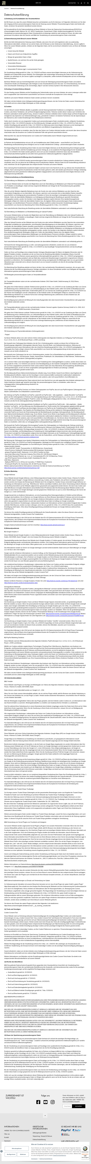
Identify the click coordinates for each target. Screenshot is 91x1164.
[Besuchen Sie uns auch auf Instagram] (52, 1102)
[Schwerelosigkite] (3, 3)
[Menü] (88, 1146)
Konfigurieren (11, 1154)
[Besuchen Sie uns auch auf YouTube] (45, 1102)
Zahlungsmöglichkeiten (39, 1133)
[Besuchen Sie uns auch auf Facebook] (38, 1102)
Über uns (7, 1134)
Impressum (34, 1158)
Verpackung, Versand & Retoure (42, 1136)
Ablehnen (23, 1154)
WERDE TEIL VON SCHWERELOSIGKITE (17, 1131)
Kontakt (6, 1137)
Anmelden (78, 1106)
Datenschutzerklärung (59, 1155)
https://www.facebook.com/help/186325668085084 (47, 864)
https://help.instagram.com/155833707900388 (29, 866)
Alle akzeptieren (17, 1148)
